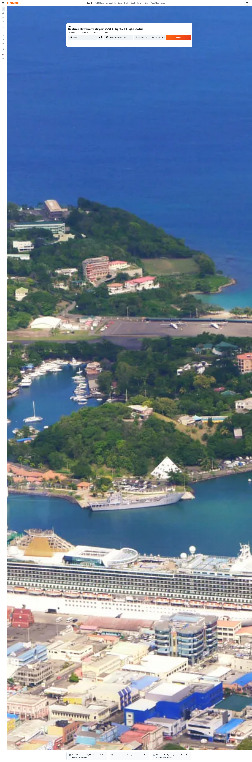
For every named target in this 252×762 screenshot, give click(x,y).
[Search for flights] (3, 9)
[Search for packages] (3, 21)
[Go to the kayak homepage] (13, 3)
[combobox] (73, 33)
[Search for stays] (3, 13)
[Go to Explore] (3, 39)
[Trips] (3, 49)
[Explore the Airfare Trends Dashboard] (3, 31)
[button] (3, 3)
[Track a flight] (3, 44)
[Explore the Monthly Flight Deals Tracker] (3, 35)
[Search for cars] (3, 17)
